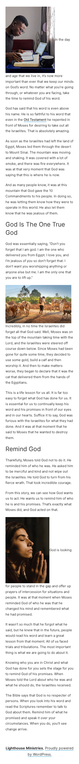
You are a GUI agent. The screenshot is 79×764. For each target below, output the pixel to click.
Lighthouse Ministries (24, 748)
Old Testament (35, 119)
